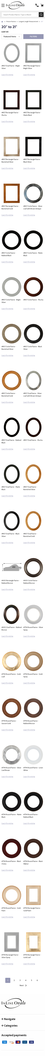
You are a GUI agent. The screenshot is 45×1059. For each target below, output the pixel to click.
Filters (33, 36)
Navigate (9, 1019)
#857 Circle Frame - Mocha (33, 300)
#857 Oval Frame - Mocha (32, 440)
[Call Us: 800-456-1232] (36, 5)
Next (22, 985)
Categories (11, 1025)
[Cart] (42, 5)
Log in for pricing (7, 75)
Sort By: (5, 32)
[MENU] (3, 5)
